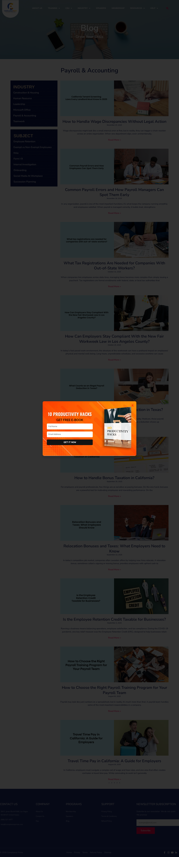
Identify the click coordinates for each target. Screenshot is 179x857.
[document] (89, 428)
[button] (132, 405)
